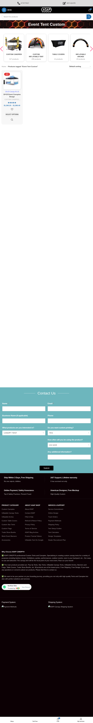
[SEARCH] (89, 16)
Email (51, 404)
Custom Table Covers (9, 521)
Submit (46, 468)
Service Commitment (55, 509)
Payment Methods (54, 521)
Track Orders (53, 517)
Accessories (6, 540)
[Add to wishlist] (12, 109)
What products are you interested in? (18, 428)
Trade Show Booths (9, 532)
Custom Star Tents (8, 524)
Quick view (12, 119)
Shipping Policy (53, 524)
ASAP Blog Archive (31, 532)
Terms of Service (31, 528)
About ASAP (29, 509)
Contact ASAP (30, 513)
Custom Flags (7, 528)
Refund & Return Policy (33, 521)
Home (4, 66)
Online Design (53, 513)
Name (5, 404)
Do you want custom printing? (61, 428)
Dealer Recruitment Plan (57, 540)
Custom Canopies (8, 509)
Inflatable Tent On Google (34, 540)
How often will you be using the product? (65, 440)
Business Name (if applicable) (15, 416)
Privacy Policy (30, 524)
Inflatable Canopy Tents (10, 513)
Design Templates (54, 536)
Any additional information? (60, 452)
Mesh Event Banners (9, 536)
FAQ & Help (29, 517)
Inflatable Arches (8, 517)
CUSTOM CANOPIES (12, 99)
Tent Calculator (53, 532)
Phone (50, 416)
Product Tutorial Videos (33, 536)
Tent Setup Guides (54, 528)
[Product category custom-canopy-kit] (14, 47)
